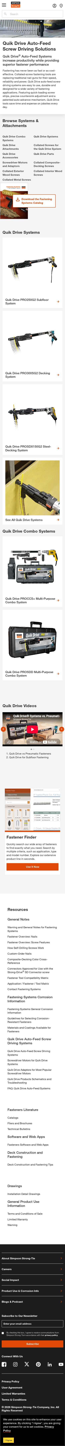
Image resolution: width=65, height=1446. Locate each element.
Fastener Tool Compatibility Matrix (28, 977)
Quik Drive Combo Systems (14, 138)
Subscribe (32, 1343)
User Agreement (12, 1387)
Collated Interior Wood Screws (48, 172)
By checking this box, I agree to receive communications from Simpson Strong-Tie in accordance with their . (32, 1333)
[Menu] (4, 6)
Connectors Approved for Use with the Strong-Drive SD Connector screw (30, 970)
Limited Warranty (18, 1219)
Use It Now (32, 866)
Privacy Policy (10, 1381)
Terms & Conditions (14, 1399)
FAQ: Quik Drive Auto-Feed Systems (29, 1088)
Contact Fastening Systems (24, 989)
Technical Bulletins (19, 1128)
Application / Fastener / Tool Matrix (28, 983)
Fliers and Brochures (20, 1123)
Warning (12, 1224)
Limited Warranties (13, 1393)
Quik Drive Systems (46, 136)
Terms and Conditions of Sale (25, 1213)
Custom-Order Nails (20, 953)
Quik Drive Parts (44, 153)
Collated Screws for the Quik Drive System (47, 146)
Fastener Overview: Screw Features (29, 942)
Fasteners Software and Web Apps (28, 1144)
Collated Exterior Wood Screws (13, 172)
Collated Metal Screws (16, 179)
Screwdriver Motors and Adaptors (15, 164)
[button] (3, 729)
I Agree (8, 1440)
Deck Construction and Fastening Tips (30, 1164)
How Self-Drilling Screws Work (26, 947)
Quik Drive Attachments (10, 146)
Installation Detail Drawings (24, 1193)
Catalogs (13, 1117)
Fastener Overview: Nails (22, 936)
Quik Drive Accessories (10, 155)
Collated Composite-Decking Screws (47, 164)
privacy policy (51, 1335)
